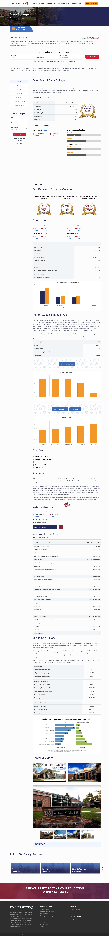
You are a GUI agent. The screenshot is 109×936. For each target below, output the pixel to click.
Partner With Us (45, 920)
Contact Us (43, 918)
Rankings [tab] (19, 85)
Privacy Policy (44, 924)
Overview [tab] (19, 81)
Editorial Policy (44, 914)
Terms (42, 926)
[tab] (102, 867)
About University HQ (46, 909)
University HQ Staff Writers (22, 37)
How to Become (75, 909)
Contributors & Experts (47, 912)
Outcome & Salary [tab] (19, 102)
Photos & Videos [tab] (19, 106)
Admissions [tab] (19, 89)
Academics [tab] (19, 97)
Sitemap (42, 922)
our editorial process (94, 38)
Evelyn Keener (95, 37)
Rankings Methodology (47, 916)
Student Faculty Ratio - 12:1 (41, 527)
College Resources (75, 912)
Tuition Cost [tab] (19, 93)
